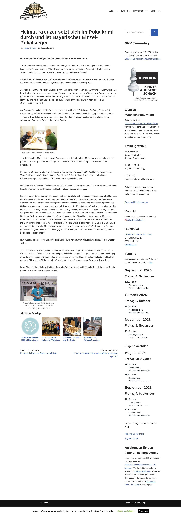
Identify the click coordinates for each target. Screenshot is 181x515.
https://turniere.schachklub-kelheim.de (141, 124)
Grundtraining (134, 368)
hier (150, 262)
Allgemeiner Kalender (134, 434)
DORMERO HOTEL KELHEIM (138, 235)
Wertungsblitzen (136, 285)
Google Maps (131, 244)
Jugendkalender (132, 438)
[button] (129, 10)
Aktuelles (113, 11)
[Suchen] (154, 32)
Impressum (45, 503)
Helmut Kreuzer (30, 48)
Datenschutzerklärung (135, 503)
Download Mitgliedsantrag (136, 202)
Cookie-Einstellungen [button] (125, 511)
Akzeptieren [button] (143, 511)
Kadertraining (134, 378)
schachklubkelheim (135, 220)
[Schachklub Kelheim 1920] (34, 11)
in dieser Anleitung (142, 471)
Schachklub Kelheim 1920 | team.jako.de (143, 59)
